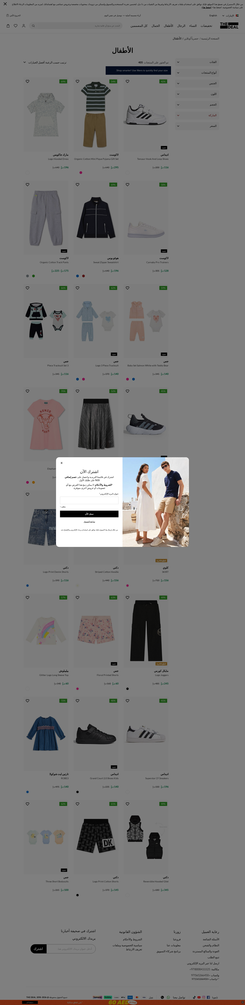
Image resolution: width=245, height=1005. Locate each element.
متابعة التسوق (89, 521)
